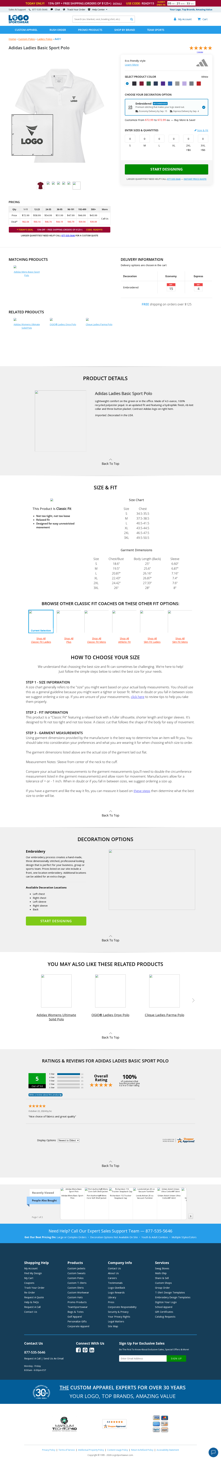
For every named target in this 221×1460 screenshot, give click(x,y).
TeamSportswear (78, 1307)
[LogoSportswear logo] (19, 22)
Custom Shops (163, 1282)
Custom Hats (75, 1297)
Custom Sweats (76, 1273)
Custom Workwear (78, 1292)
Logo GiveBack (116, 1287)
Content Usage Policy (117, 1449)
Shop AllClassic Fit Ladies (41, 640)
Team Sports (155, 30)
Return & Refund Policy (142, 1449)
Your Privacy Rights (119, 1316)
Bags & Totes (76, 1311)
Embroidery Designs (172, 1297)
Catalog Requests (165, 1316)
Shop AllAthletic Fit (124, 640)
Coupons (29, 1282)
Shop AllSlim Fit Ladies (152, 640)
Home (12, 39)
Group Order (162, 1287)
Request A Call (32, 1307)
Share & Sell (162, 1278)
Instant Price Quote (195, 179)
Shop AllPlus (68, 640)
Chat (57, 9)
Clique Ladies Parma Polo (99, 324)
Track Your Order (76, 9)
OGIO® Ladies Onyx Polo (63, 324)
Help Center (98, 9)
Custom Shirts (76, 1287)
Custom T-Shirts (77, 1282)
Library (112, 1297)
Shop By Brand (124, 30)
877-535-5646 (39, 9)
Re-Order (29, 1292)
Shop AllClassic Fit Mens (96, 640)
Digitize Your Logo (166, 1302)
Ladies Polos (44, 39)
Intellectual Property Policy (91, 1449)
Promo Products (90, 30)
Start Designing (166, 169)
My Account (31, 1268)
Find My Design (33, 1273)
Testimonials (115, 1282)
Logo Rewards (116, 1292)
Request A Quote (34, 1297)
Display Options (46, 1140)
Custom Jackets (76, 1268)
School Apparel (163, 1307)
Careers (112, 1278)
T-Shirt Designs (170, 1292)
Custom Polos (26, 39)
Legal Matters (116, 1321)
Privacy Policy (48, 1449)
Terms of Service (67, 1449)
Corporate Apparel (78, 1326)
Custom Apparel (26, 30)
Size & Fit (202, 130)
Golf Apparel (75, 1316)
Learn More (132, 64)
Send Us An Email (54, 1358)
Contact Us (30, 1311)
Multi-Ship (161, 1273)
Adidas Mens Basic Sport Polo (27, 273)
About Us (113, 1273)
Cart (203, 19)
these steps (142, 791)
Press (111, 1302)
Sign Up (176, 1358)
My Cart (28, 1278)
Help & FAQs (31, 1302)
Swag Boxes (162, 1268)
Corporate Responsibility (122, 1307)
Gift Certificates (164, 1311)
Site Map (113, 1326)
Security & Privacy (118, 1311)
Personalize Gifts (77, 1321)
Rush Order (58, 30)
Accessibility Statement (168, 1449)
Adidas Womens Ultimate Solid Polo (27, 326)
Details (117, 3)
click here (137, 697)
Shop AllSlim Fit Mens (180, 640)
